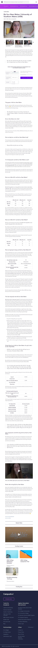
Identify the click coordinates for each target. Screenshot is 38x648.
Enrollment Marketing (22, 621)
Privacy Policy (21, 632)
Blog (4, 623)
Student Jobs (6, 619)
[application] (19, 29)
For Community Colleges (23, 613)
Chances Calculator (7, 609)
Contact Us (20, 630)
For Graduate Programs (23, 617)
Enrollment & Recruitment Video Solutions (25, 608)
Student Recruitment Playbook (24, 619)
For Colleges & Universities (24, 611)
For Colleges (6, 630)
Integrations (5, 634)
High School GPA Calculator (7, 615)
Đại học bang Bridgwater (9, 516)
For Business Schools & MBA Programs (26, 615)
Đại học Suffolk (8, 518)
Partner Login (21, 623)
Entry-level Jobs (6, 621)
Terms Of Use (21, 634)
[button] (9, 43)
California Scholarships (8, 607)
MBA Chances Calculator (8, 617)
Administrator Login (7, 636)
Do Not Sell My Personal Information (21, 637)
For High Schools (7, 632)
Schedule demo (8, 599)
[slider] (15, 72)
